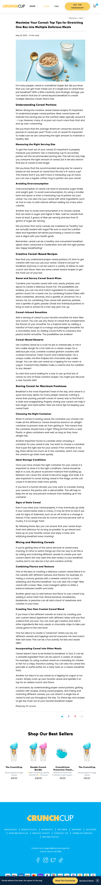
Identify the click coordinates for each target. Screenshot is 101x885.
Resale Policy (29, 829)
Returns (62, 829)
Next (81, 18)
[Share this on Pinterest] (75, 716)
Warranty (47, 829)
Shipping (76, 829)
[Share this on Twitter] (62, 716)
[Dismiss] (97, 880)
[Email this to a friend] (81, 716)
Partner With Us (18, 833)
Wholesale (10, 829)
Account (91, 829)
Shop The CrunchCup (65, 880)
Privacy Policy (41, 833)
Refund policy (50, 837)
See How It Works (86, 881)
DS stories (31, 706)
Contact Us (61, 833)
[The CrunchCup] (13, 6)
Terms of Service (82, 833)
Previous (73, 18)
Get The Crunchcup (77, 6)
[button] (34, 6)
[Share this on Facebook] (68, 716)
